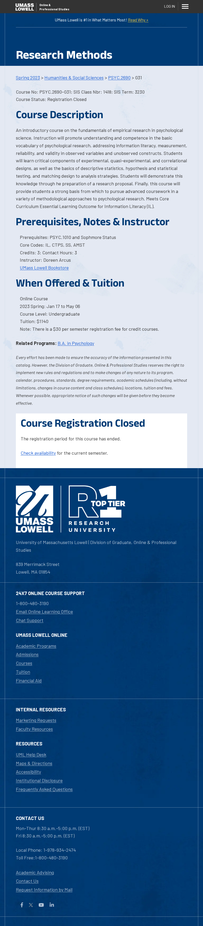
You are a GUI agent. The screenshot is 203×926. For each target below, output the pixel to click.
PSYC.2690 (119, 77)
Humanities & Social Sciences (74, 77)
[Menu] (185, 6)
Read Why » (138, 19)
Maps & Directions (34, 763)
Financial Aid (29, 680)
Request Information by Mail (44, 889)
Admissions (27, 654)
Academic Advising (35, 872)
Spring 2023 (28, 77)
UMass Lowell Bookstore (44, 267)
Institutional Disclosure (39, 780)
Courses (24, 663)
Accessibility (28, 772)
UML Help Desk (31, 754)
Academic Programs (36, 646)
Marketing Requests (36, 720)
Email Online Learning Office (44, 611)
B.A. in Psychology (76, 343)
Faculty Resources (34, 729)
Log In (169, 6)
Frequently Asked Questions (44, 789)
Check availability (38, 453)
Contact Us (27, 881)
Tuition (23, 672)
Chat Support (29, 620)
